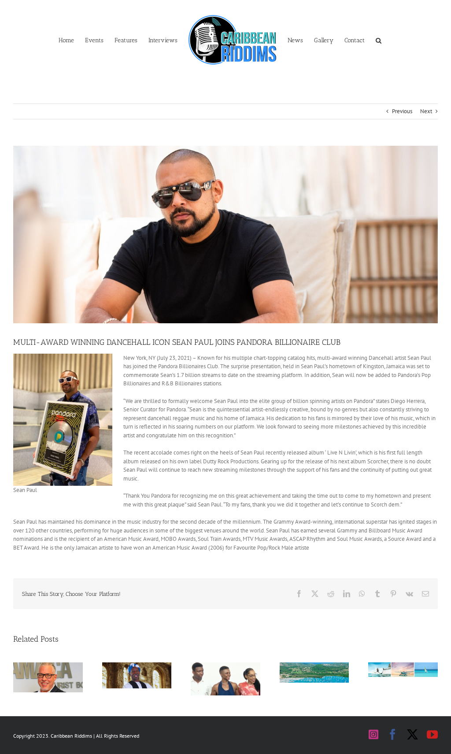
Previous (402, 111)
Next (426, 111)
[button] (378, 39)
